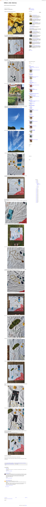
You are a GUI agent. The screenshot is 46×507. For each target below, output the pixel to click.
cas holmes (31, 84)
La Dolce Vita (31, 69)
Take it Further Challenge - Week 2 (36, 45)
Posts (30, 62)
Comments (31, 63)
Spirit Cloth (31, 107)
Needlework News (32, 66)
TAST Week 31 (31, 74)
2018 (36, 192)
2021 (36, 189)
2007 (36, 202)
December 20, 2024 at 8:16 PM (9, 485)
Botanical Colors (31, 82)
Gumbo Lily (31, 134)
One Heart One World (32, 25)
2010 (36, 199)
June (37, 186)
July (37, 185)
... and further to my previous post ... (36, 96)
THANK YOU (31, 114)
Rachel (7, 468)
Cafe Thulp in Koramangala (35, 139)
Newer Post (6, 497)
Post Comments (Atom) (9, 498)
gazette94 (31, 125)
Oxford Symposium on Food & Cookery (34, 93)
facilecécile (31, 80)
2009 (36, 200)
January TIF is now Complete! (35, 38)
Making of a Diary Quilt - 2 (38, 184)
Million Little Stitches (10, 3)
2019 (36, 191)
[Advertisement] (16, 492)
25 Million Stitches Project (35, 121)
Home (16, 497)
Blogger (26, 505)
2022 (36, 188)
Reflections (31, 103)
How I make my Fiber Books (35, 18)
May (37, 187)
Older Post (26, 497)
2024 (36, 181)
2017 (36, 193)
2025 (36, 180)
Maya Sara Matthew (8, 480)
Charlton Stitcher (32, 109)
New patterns (33, 130)
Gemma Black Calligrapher (33, 95)
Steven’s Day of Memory (34, 89)
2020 (36, 190)
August (37, 183)
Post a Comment (7, 486)
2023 (36, 182)
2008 (36, 201)
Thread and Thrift (32, 116)
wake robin (31, 100)
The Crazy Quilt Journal (34, 34)
